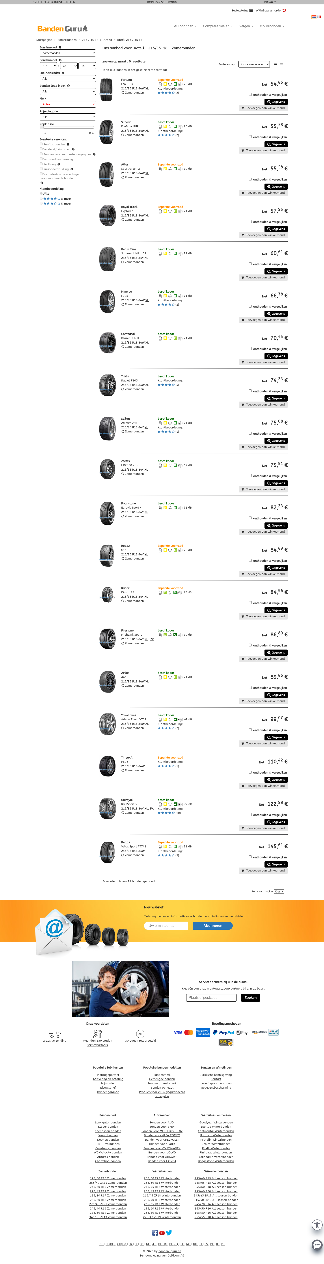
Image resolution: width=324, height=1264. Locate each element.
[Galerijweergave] (281, 64)
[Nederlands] (314, 17)
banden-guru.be (169, 1251)
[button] (317, 1224)
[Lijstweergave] (275, 64)
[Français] (319, 17)
